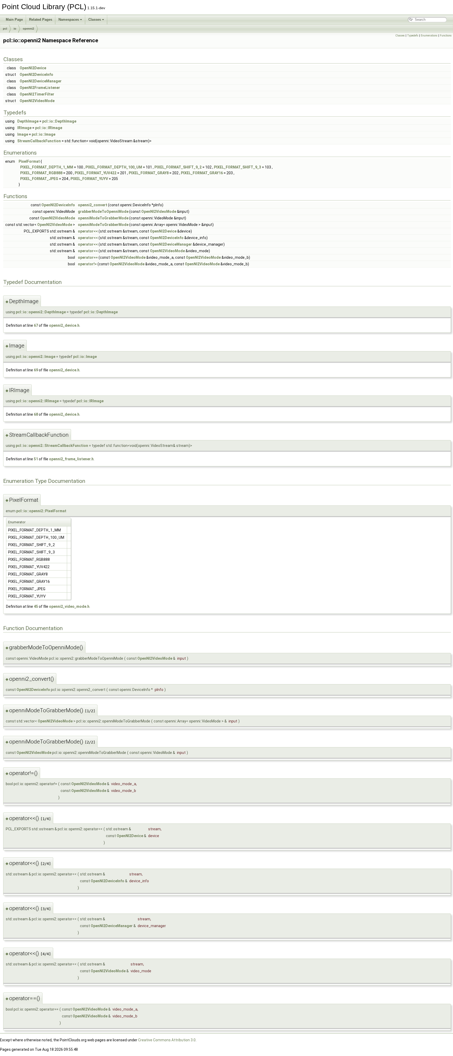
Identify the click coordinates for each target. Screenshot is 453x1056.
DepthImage (28, 121)
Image (22, 134)
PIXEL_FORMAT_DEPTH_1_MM (46, 167)
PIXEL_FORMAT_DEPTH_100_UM (113, 167)
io (15, 28)
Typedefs (412, 35)
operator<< (88, 231)
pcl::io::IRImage (48, 128)
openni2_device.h (64, 325)
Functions (446, 35)
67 (36, 325)
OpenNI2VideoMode (37, 101)
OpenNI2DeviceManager (41, 81)
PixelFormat (29, 161)
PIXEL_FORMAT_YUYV (89, 179)
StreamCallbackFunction (39, 141)
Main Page (14, 20)
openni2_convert (92, 205)
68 (36, 414)
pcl (5, 28)
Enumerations (429, 35)
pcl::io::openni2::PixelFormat (41, 511)
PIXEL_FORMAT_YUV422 (95, 173)
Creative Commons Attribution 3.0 (167, 1040)
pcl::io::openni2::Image (35, 357)
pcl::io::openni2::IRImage (37, 401)
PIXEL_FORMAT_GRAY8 (149, 173)
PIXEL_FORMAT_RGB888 (41, 173)
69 (36, 370)
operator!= (87, 264)
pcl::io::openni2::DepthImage (41, 312)
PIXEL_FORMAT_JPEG (39, 179)
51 (36, 459)
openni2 (28, 28)
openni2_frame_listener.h (71, 459)
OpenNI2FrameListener (40, 88)
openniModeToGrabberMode (103, 218)
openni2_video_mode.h (69, 606)
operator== (88, 257)
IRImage (24, 128)
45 (36, 606)
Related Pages (40, 20)
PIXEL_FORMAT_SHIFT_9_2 (178, 167)
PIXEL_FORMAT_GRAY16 (202, 173)
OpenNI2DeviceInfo (36, 74)
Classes (94, 20)
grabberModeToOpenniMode (103, 211)
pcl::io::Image (43, 134)
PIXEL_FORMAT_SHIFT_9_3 (237, 167)
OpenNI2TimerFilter (37, 94)
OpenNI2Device (33, 68)
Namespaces (68, 20)
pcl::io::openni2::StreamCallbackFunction (52, 445)
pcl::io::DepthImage (59, 121)
